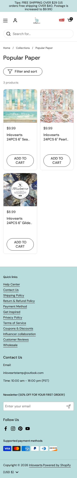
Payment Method (15, 306)
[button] (69, 20)
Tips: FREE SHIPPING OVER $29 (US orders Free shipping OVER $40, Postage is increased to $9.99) (38, 6)
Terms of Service (14, 323)
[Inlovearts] (36, 20)
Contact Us (11, 290)
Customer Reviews (16, 339)
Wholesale (10, 345)
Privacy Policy (12, 317)
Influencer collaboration (19, 334)
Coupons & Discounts (18, 328)
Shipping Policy (13, 295)
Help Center (11, 284)
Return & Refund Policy (19, 301)
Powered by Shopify (57, 465)
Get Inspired (11, 312)
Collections (23, 48)
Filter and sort (26, 71)
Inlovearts (35, 465)
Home (6, 48)
